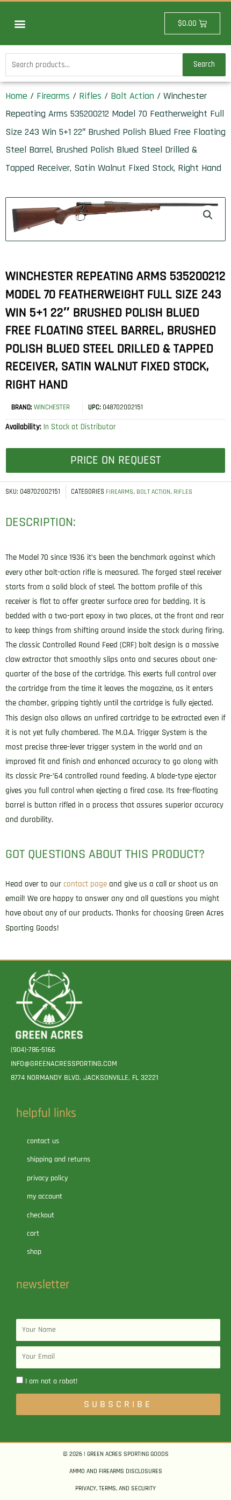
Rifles (90, 96)
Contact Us (43, 1141)
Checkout (40, 1215)
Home (16, 96)
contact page (85, 884)
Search (204, 64)
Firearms (53, 96)
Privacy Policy (47, 1178)
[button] (19, 23)
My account (44, 1196)
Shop (34, 1252)
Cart (33, 1233)
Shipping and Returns (58, 1159)
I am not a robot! (51, 1381)
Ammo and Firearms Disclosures (115, 1471)
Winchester (52, 407)
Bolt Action (132, 96)
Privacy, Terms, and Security (115, 1488)
